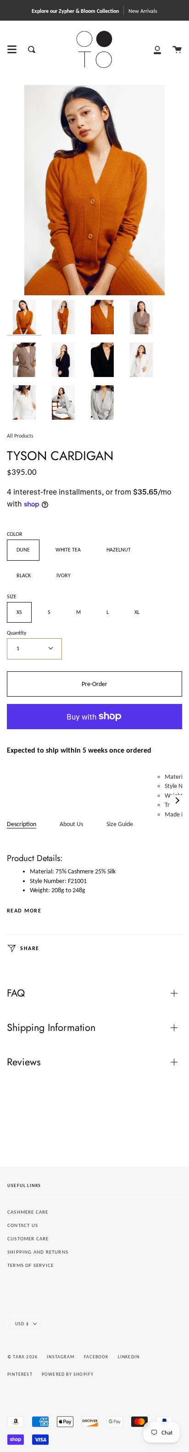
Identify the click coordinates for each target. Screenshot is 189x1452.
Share (28, 948)
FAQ (16, 993)
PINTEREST (20, 1374)
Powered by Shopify (68, 1374)
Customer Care (28, 1239)
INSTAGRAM (61, 1357)
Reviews (24, 1062)
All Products (20, 436)
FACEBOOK (96, 1357)
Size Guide (119, 824)
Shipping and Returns (37, 1252)
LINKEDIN (129, 1357)
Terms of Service (30, 1265)
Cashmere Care (28, 1212)
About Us (71, 824)
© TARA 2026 (22, 1357)
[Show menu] (12, 49)
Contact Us (22, 1225)
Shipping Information (51, 1027)
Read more (24, 910)
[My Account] (157, 49)
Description (21, 824)
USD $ (22, 1324)
